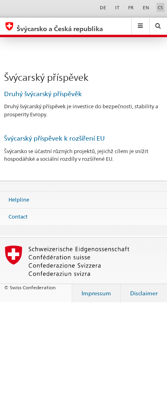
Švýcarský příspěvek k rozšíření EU (54, 138)
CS (160, 7)
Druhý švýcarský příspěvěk (43, 94)
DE (103, 7)
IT (117, 7)
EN (146, 7)
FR (131, 7)
